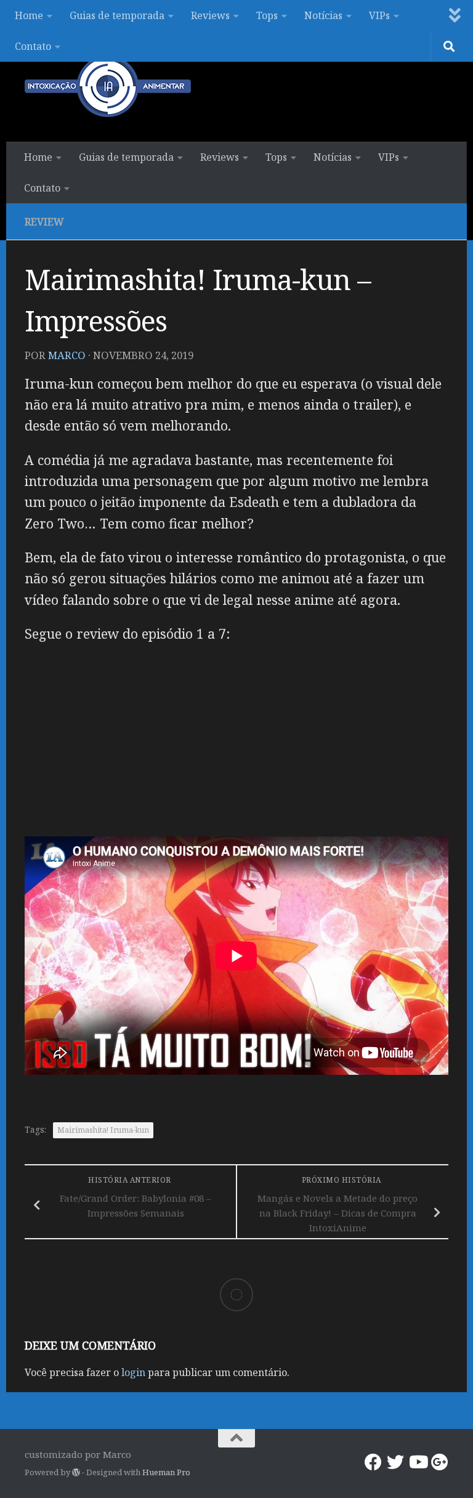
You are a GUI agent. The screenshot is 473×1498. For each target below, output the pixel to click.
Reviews (210, 15)
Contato (33, 46)
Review (44, 222)
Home (29, 15)
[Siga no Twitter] (395, 1462)
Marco (67, 355)
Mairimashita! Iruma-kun (103, 1130)
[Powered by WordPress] (76, 1472)
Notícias (323, 15)
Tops (267, 15)
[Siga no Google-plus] (439, 1462)
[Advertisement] (236, 744)
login (133, 1372)
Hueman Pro (166, 1472)
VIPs (379, 15)
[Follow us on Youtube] (417, 1462)
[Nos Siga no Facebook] (373, 1462)
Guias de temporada (117, 15)
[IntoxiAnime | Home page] (108, 86)
